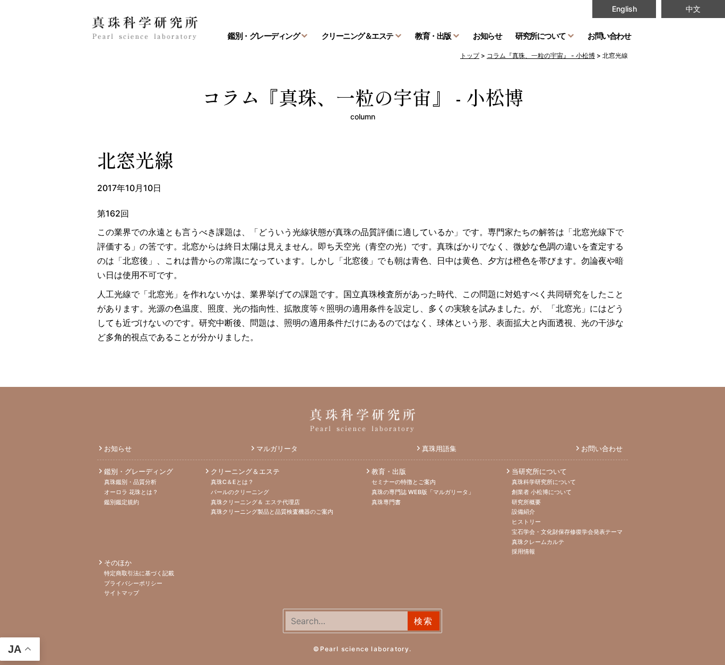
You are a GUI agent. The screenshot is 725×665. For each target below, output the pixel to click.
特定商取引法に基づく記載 (139, 573)
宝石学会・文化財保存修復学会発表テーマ (567, 532)
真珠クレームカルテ (538, 542)
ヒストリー (526, 521)
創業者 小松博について (542, 492)
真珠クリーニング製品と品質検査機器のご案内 (272, 511)
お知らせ (487, 35)
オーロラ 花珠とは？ (131, 492)
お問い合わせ (609, 35)
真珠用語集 (439, 448)
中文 (693, 8)
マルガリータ (277, 448)
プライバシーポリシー (133, 583)
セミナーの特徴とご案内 (404, 482)
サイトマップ (121, 593)
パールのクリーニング (240, 492)
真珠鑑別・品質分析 (130, 482)
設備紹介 (523, 511)
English (624, 8)
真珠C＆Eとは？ (232, 482)
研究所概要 (526, 502)
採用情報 (523, 551)
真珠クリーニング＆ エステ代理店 (255, 502)
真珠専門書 (386, 502)
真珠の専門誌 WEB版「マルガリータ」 (423, 492)
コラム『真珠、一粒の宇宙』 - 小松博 (362, 96)
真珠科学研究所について (544, 482)
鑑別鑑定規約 (121, 502)
